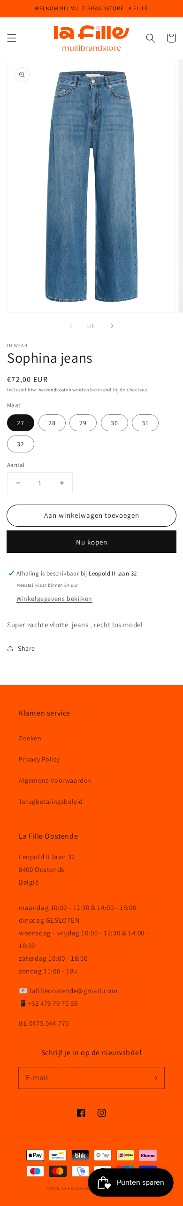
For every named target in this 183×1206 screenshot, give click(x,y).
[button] (11, 38)
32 (20, 444)
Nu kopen (91, 541)
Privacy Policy (39, 759)
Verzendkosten (55, 390)
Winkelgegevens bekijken (54, 598)
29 (83, 423)
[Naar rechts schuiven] (112, 325)
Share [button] (26, 648)
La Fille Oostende (79, 1187)
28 (52, 423)
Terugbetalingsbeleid (51, 801)
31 (145, 423)
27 (20, 423)
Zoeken (30, 738)
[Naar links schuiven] (71, 325)
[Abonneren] (154, 1077)
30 (114, 423)
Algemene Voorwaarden (55, 780)
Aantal (15, 465)
